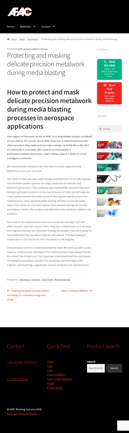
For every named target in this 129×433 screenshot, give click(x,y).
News (22, 39)
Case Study (47, 279)
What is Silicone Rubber (74, 291)
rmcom (44, 48)
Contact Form (17, 378)
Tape (50, 370)
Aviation (35, 279)
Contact (46, 26)
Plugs (50, 361)
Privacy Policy (55, 387)
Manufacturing (62, 279)
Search (91, 361)
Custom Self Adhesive (59, 379)
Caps (50, 366)
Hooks (50, 383)
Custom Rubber (56, 374)
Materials (25, 26)
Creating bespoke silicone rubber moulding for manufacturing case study (28, 295)
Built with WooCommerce (22, 413)
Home (10, 26)
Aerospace (33, 39)
